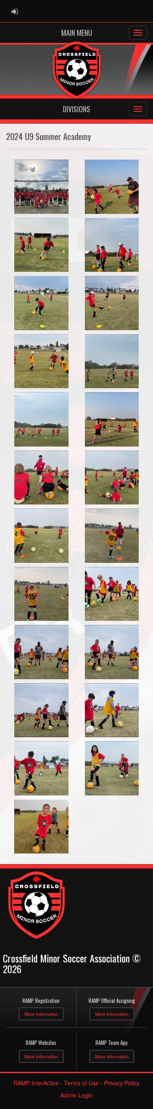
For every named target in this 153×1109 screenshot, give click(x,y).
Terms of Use (81, 1083)
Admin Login (76, 1095)
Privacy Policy (122, 1083)
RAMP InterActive (36, 1083)
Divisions (76, 109)
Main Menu (76, 32)
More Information (41, 1014)
